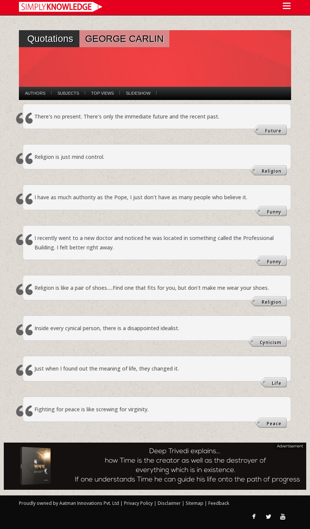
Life (276, 383)
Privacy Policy (139, 503)
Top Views (102, 93)
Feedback (218, 503)
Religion (271, 171)
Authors (35, 93)
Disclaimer (169, 503)
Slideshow (138, 93)
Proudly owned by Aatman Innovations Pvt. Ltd (69, 503)
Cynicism (270, 342)
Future (273, 131)
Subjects (68, 93)
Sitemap (195, 503)
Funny (274, 212)
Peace (274, 423)
